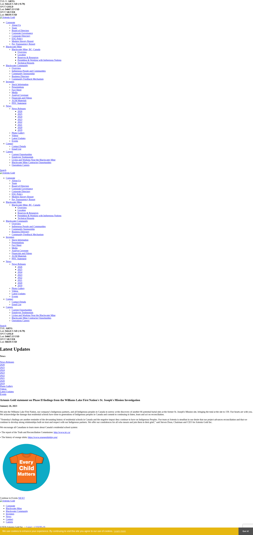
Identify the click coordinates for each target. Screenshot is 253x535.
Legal (29, 527)
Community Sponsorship (23, 73)
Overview (22, 52)
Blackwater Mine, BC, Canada (26, 49)
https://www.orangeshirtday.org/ (43, 437)
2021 (20, 125)
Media (15, 92)
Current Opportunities (22, 154)
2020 (20, 127)
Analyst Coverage (20, 95)
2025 (20, 114)
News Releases (19, 108)
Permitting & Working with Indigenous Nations (39, 60)
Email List (16, 149)
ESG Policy (17, 38)
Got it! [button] (246, 531)
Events (15, 141)
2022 (20, 122)
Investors (10, 81)
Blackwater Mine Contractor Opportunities (31, 162)
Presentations (18, 87)
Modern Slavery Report (23, 41)
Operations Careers (20, 165)
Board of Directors (20, 30)
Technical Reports (26, 63)
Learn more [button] (120, 531)
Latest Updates (18, 138)
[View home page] (7, 17)
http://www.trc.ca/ (62, 432)
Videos (15, 135)
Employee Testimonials (22, 157)
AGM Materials (19, 100)
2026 (20, 111)
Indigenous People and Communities (29, 71)
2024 (20, 116)
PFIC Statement (19, 103)
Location (22, 54)
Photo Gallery (18, 133)
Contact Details (19, 146)
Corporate (10, 22)
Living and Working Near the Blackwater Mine (33, 160)
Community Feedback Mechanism (27, 79)
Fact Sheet (16, 90)
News (8, 106)
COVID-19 (39, 527)
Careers (9, 151)
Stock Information (20, 84)
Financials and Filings (22, 98)
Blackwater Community (17, 65)
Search (3, 170)
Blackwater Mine (14, 46)
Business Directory (20, 76)
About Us (16, 25)
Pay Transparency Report (23, 44)
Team (14, 28)
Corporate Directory (21, 36)
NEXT (21, 498)
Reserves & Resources (28, 57)
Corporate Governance (22, 33)
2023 (20, 119)
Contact (9, 143)
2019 (20, 130)
